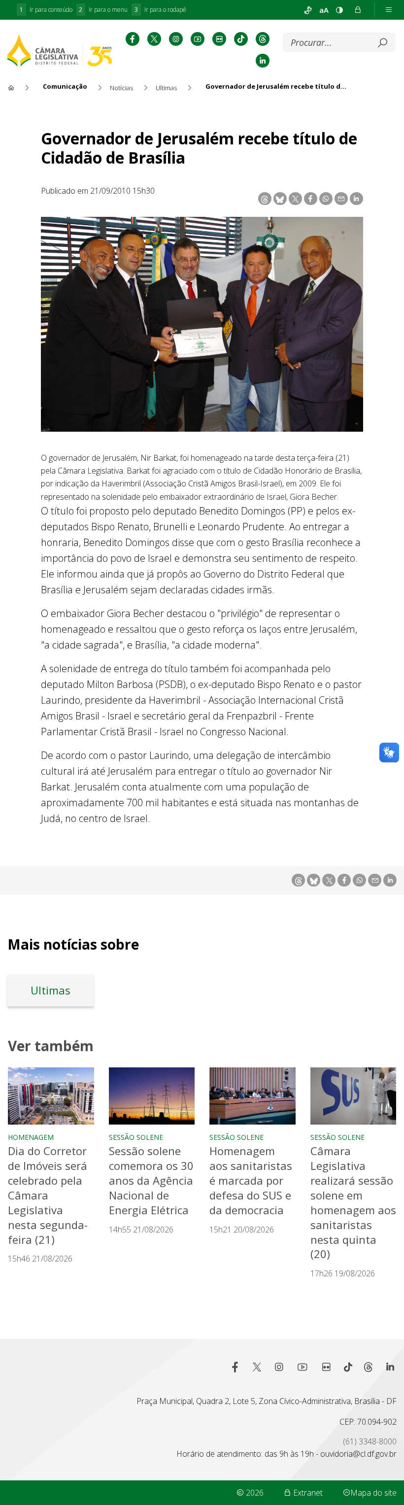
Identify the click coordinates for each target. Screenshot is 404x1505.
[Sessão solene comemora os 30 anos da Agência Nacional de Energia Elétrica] (152, 1096)
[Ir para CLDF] (59, 50)
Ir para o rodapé (160, 9)
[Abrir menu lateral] (389, 10)
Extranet (307, 1492)
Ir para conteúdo (46, 9)
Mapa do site (373, 1492)
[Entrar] (357, 9)
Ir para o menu (103, 9)
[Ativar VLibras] (308, 10)
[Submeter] (382, 42)
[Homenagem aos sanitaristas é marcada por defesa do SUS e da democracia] (252, 1096)
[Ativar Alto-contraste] (339, 10)
